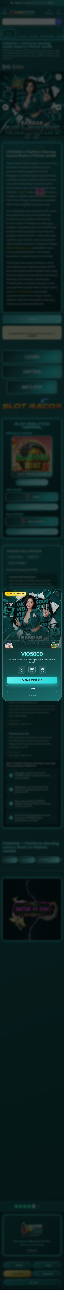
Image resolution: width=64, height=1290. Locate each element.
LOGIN (32, 688)
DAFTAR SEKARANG (32, 680)
